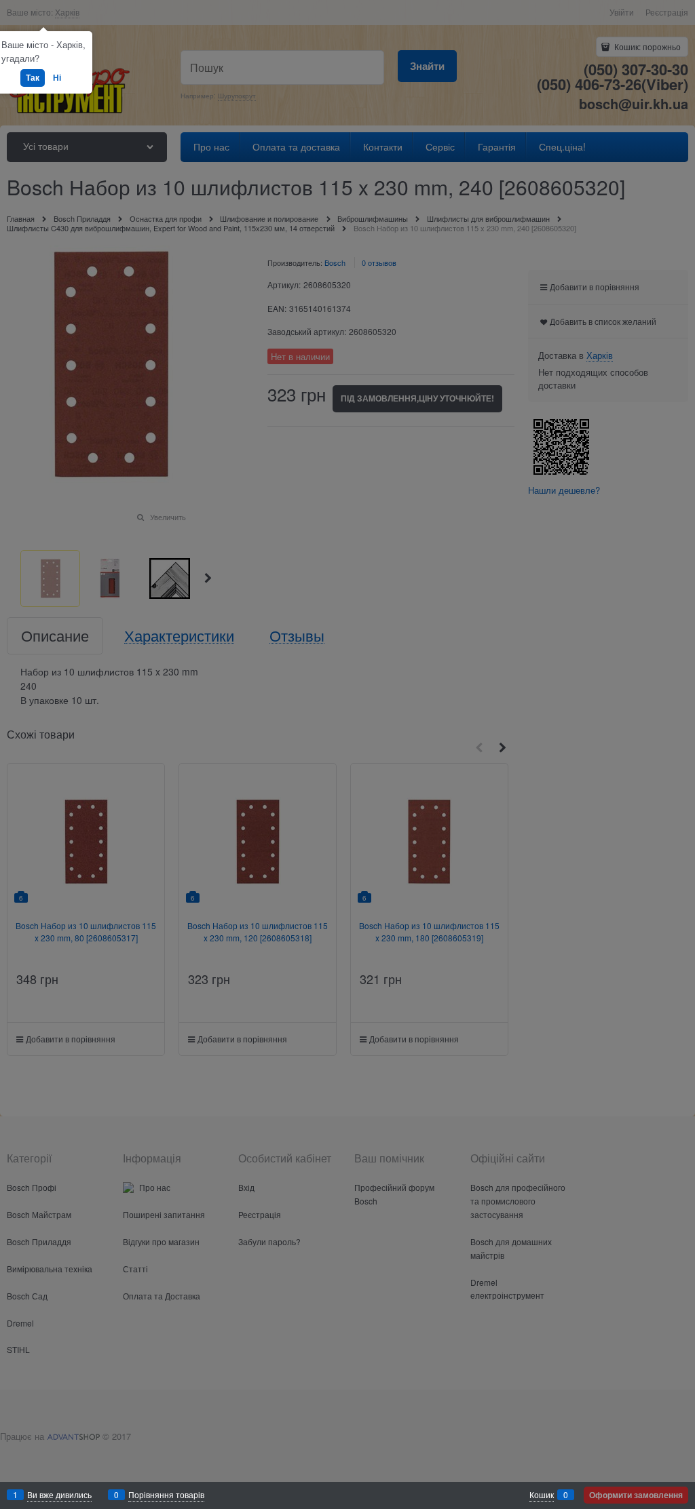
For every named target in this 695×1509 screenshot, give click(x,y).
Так (32, 77)
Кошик (541, 1494)
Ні (57, 77)
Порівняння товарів (166, 1494)
